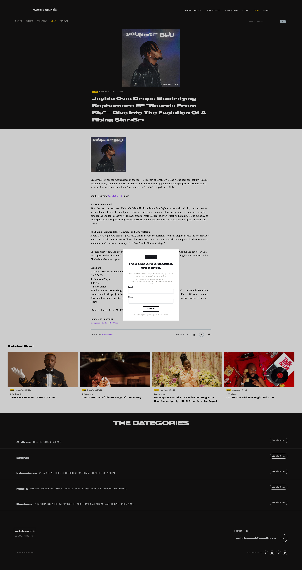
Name (130, 297)
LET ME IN (151, 309)
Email (130, 287)
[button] (175, 253)
